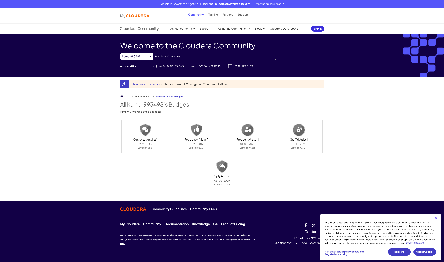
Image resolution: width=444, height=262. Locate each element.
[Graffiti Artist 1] (299, 130)
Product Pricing (233, 224)
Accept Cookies (425, 251)
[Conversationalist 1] (145, 130)
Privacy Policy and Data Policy (185, 235)
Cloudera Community (139, 28)
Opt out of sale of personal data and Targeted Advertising (344, 253)
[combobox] (214, 56)
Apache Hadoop (134, 239)
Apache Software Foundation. (210, 239)
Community (196, 14)
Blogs (258, 28)
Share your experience (146, 84)
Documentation (177, 224)
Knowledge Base (205, 224)
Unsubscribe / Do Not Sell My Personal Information (221, 235)
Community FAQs (203, 209)
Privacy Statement (414, 243)
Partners (228, 14)
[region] (380, 237)
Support (242, 14)
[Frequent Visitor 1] (247, 130)
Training (213, 14)
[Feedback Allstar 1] (196, 130)
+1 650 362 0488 (311, 243)
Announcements (181, 28)
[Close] (435, 218)
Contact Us (314, 232)
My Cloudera (130, 224)
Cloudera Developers (284, 28)
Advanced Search (130, 65)
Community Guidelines (169, 209)
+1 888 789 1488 (312, 238)
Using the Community (232, 28)
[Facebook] (305, 225)
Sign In (318, 28)
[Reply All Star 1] (222, 166)
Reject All (399, 251)
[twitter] (313, 225)
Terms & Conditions (162, 235)
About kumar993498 (140, 96)
